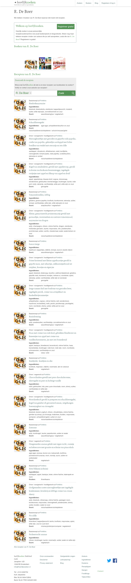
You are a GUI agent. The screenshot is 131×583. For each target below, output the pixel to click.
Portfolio (43, 100)
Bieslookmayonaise (37, 103)
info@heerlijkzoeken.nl (22, 567)
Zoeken (79, 3)
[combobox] (36, 92)
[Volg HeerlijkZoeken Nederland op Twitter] (109, 560)
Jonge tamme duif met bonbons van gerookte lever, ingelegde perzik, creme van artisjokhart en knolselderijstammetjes (50, 292)
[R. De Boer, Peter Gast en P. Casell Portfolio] (31, 69)
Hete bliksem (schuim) (38, 468)
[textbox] (33, 93)
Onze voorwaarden (47, 556)
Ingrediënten (86, 559)
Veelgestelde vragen (67, 556)
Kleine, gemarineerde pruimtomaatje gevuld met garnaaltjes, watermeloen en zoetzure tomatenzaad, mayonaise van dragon (51, 217)
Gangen (85, 570)
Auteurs (84, 556)
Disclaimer (44, 559)
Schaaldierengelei (36, 122)
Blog (96, 3)
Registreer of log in (108, 3)
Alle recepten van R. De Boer (24, 547)
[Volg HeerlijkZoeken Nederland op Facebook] (115, 560)
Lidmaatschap (65, 559)
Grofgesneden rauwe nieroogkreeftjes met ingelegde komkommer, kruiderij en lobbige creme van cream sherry (51, 491)
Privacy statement (46, 563)
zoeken (26, 2)
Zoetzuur (33, 427)
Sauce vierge (34, 244)
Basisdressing (35, 316)
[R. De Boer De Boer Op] (45, 69)
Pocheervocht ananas (38, 534)
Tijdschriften (86, 577)
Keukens (85, 563)
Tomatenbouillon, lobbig (39, 194)
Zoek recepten (63, 94)
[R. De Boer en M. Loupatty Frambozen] (59, 69)
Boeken (88, 3)
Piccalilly (33, 515)
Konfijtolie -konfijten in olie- (41, 361)
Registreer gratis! (66, 26)
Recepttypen (86, 566)
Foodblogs (85, 573)
